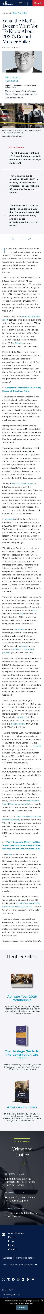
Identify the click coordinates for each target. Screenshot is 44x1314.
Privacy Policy (7, 1290)
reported (37, 746)
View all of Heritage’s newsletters (17, 1265)
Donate (38, 3)
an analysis (10, 519)
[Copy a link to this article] (29, 239)
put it (34, 610)
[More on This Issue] (22, 1163)
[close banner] (42, 1300)
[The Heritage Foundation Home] (8, 3)
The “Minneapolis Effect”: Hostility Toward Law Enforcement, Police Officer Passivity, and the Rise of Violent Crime (21, 845)
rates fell (24, 646)
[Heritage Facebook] (13, 1279)
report (9, 854)
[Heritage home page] (4, 1234)
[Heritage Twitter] (3, 1279)
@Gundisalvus (11, 81)
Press (11, 1241)
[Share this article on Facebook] (21, 239)
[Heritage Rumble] (28, 1279)
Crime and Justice (20, 13)
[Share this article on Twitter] (13, 239)
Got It (22, 1308)
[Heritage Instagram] (18, 1279)
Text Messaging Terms (11, 1294)
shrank (16, 649)
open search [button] (26, 3)
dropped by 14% (18, 724)
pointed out (23, 717)
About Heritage (16, 1233)
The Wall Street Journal (22, 484)
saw (22, 614)
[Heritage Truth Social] (8, 1279)
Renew (11, 1245)
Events (11, 1237)
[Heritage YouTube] (33, 1279)
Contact (12, 1249)
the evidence (20, 629)
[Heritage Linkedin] (23, 1279)
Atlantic (18, 343)
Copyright (6, 1298)
